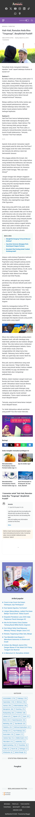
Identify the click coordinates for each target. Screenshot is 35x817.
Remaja (7, 731)
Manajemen (8, 709)
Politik (6, 748)
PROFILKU (15, 804)
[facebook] (6, 9)
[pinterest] (17, 445)
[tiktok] (28, 9)
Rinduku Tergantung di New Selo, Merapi (18, 634)
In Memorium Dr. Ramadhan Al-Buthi (16, 653)
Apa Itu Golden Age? (24, 464)
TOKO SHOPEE (24, 804)
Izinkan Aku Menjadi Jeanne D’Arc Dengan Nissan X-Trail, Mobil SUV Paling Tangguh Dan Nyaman (18, 647)
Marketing (7, 723)
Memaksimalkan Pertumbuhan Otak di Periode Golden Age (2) (9, 483)
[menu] (4, 20)
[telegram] (30, 445)
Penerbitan (23, 745)
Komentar (7, 794)
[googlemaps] (19, 14)
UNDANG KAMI (17, 810)
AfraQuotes (7, 752)
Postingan (8, 792)
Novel (14, 748)
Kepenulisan (8, 702)
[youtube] (15, 9)
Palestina (7, 727)
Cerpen (19, 734)
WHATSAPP (16, 807)
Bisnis (6, 720)
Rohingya (24, 748)
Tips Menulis (20, 723)
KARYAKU (20, 713)
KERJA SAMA (26, 807)
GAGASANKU (9, 698)
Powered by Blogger (24, 814)
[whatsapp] (15, 14)
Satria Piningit (20, 752)
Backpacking (8, 713)
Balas (9, 525)
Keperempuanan (18, 720)
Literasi (7, 716)
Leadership (20, 741)
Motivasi (21, 702)
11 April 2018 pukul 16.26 (15, 507)
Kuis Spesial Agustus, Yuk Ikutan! (15, 608)
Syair (26, 716)
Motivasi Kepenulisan (22, 727)
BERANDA (7, 804)
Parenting (20, 709)
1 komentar (5, 40)
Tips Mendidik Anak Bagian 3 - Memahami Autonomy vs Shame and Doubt (17, 639)
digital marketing (9, 745)
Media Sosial (21, 738)
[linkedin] (24, 9)
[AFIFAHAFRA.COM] (17, 3)
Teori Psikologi (19, 731)
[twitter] (10, 9)
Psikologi (22, 698)
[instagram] (19, 9)
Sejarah (17, 716)
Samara (7, 705)
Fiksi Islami (8, 741)
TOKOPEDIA (7, 807)
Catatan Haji (8, 738)
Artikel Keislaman (20, 705)
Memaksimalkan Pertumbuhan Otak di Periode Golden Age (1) (9, 466)
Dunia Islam (8, 734)
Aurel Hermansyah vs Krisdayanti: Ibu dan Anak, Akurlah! (24, 483)
